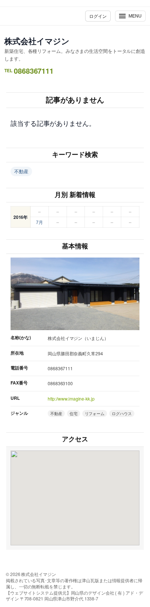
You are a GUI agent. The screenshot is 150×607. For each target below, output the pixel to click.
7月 (39, 222)
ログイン (98, 16)
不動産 (21, 171)
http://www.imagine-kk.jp (71, 398)
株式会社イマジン (37, 41)
